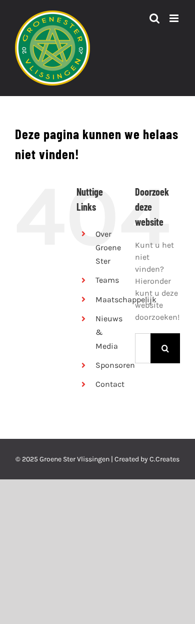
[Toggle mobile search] (155, 18)
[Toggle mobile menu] (175, 18)
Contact (110, 384)
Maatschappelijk (126, 299)
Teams (107, 280)
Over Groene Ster (108, 247)
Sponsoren (115, 365)
